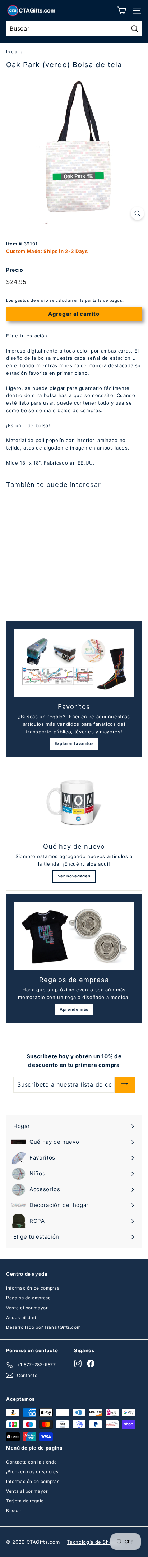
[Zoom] (137, 213)
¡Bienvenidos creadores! (33, 1471)
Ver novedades (74, 876)
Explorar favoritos (74, 743)
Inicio (12, 51)
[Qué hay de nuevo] (74, 803)
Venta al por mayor (27, 1307)
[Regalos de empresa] (74, 936)
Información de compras (32, 1288)
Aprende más (74, 1009)
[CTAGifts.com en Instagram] (78, 1363)
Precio (14, 270)
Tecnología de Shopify (94, 1542)
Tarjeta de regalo (25, 1500)
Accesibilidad (21, 1317)
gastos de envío (31, 300)
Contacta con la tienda (31, 1462)
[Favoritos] (74, 663)
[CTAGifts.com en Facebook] (90, 1363)
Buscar (14, 1510)
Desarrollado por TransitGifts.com (43, 1327)
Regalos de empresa (28, 1297)
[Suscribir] (125, 1085)
